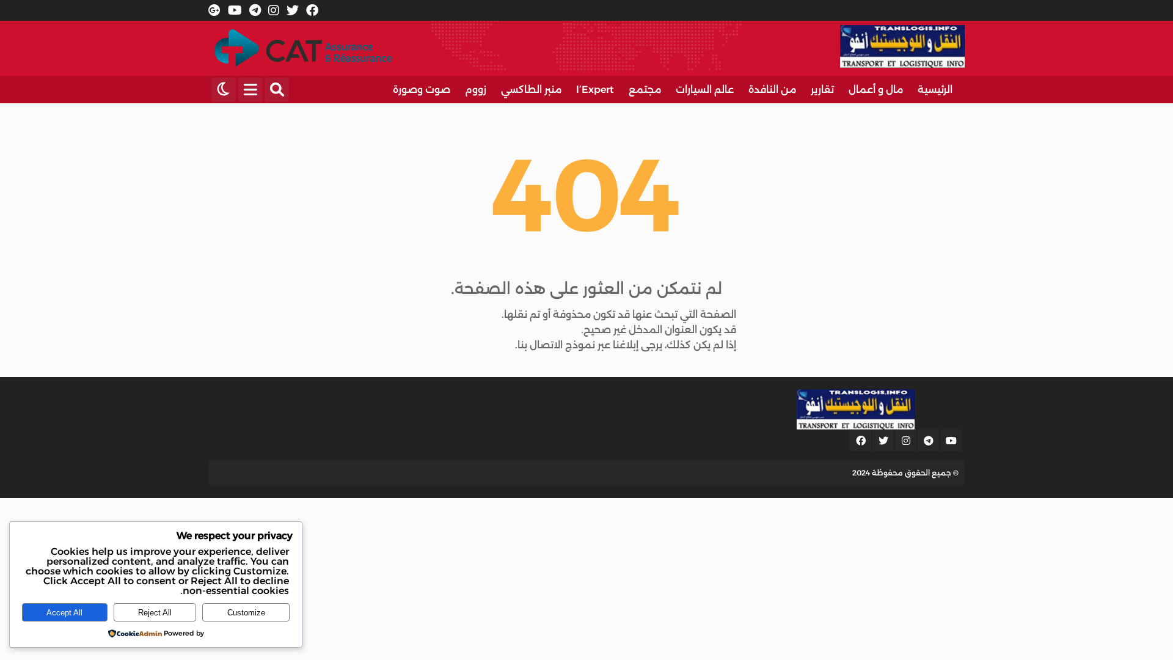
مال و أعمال (876, 89)
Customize (246, 612)
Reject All (155, 612)
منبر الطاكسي (531, 89)
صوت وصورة (421, 89)
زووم (475, 89)
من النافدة (772, 89)
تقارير (822, 89)
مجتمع (645, 89)
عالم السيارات (705, 89)
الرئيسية (935, 89)
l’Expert (595, 89)
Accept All (64, 612)
